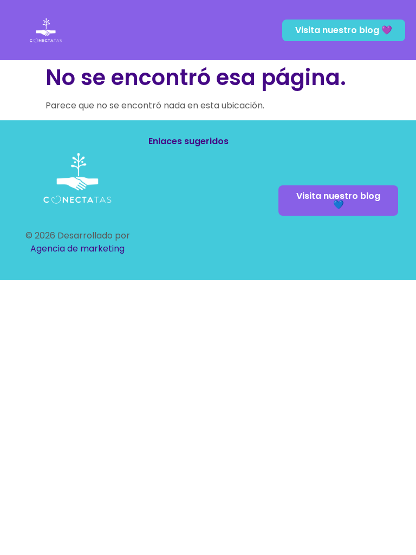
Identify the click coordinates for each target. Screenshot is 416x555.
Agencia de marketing (77, 248)
